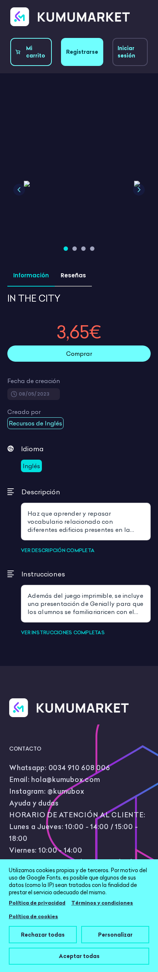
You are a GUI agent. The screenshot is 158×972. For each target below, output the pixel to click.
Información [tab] (31, 275)
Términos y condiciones (102, 902)
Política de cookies (33, 916)
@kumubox (65, 791)
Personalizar (115, 934)
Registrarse (82, 52)
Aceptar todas (79, 955)
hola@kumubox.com (65, 779)
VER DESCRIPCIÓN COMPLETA (57, 550)
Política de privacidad (37, 902)
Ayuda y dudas (34, 803)
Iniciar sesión (126, 52)
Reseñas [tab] (73, 275)
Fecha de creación (33, 381)
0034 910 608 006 (79, 768)
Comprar (79, 353)
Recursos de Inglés (35, 423)
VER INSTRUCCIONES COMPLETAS (63, 632)
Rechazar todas (43, 934)
